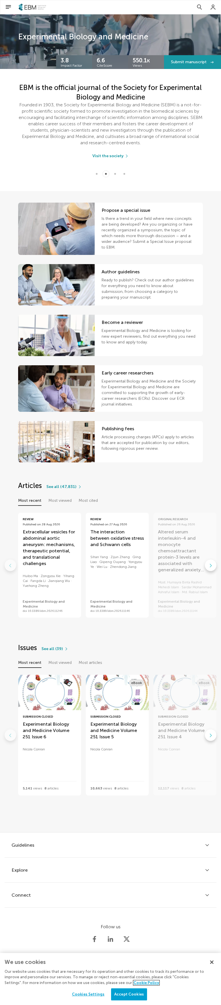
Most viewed (60, 500)
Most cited (88, 500)
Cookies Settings (88, 994)
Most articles (90, 662)
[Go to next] (210, 565)
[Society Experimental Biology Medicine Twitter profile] (126, 939)
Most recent (29, 500)
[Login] (213, 7)
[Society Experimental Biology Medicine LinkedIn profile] (110, 939)
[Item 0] (96, 173)
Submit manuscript (189, 61)
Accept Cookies (129, 994)
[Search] (199, 7)
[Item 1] (105, 173)
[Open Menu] (8, 7)
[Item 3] (124, 173)
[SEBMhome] (32, 7)
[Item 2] (115, 173)
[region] (110, 979)
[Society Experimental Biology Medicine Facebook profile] (94, 939)
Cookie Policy (146, 983)
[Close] (211, 962)
